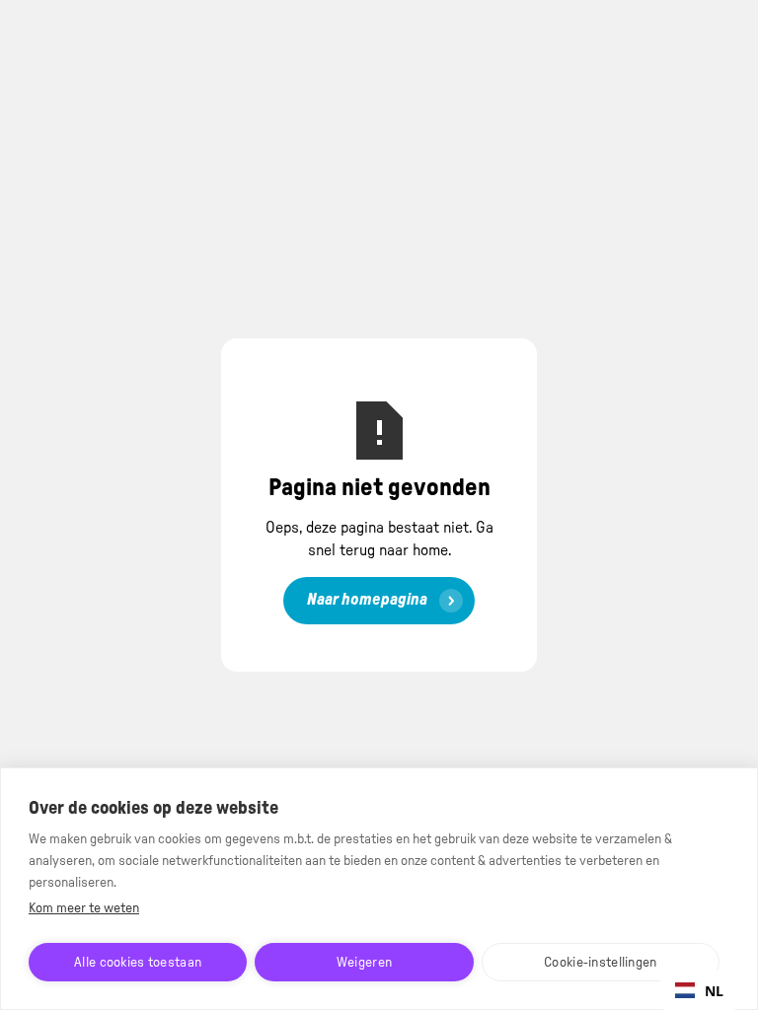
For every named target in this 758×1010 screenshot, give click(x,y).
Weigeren (364, 963)
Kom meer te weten (84, 908)
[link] (379, 600)
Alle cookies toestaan (137, 963)
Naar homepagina (367, 600)
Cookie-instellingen (600, 963)
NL (714, 990)
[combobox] (699, 990)
